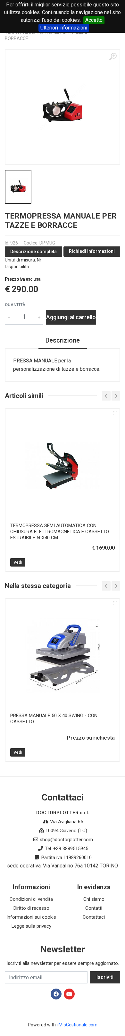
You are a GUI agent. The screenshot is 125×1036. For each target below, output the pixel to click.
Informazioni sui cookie (31, 917)
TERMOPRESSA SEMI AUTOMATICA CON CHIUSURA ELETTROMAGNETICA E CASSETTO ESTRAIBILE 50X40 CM (59, 532)
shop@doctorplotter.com (66, 839)
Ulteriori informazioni (63, 28)
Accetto (94, 20)
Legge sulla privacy (31, 926)
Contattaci (94, 917)
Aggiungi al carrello (71, 317)
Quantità (15, 304)
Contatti (93, 908)
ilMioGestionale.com (77, 1024)
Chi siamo (93, 899)
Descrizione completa (33, 251)
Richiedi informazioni (92, 251)
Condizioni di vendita (31, 899)
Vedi (17, 562)
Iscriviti (104, 977)
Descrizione (63, 340)
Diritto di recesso (31, 908)
